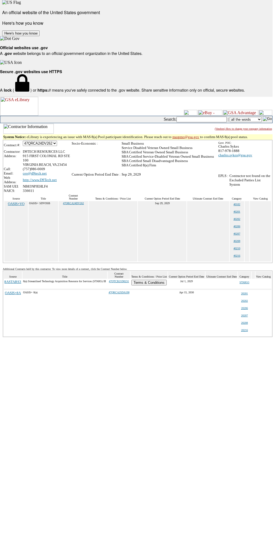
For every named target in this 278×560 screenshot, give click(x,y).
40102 (236, 204)
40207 (236, 233)
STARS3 (244, 282)
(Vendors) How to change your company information (243, 128)
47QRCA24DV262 (73, 203)
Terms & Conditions (149, 283)
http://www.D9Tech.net (40, 180)
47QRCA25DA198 (119, 292)
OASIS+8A (13, 293)
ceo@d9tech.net (35, 173)
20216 (244, 330)
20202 (244, 300)
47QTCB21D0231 (119, 281)
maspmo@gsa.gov (185, 137)
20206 (244, 308)
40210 (236, 248)
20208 (244, 322)
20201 (244, 293)
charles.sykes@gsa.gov (235, 155)
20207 (244, 315)
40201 (236, 211)
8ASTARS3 (12, 282)
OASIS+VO (16, 204)
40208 (236, 240)
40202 (236, 218)
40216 (236, 255)
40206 (236, 226)
